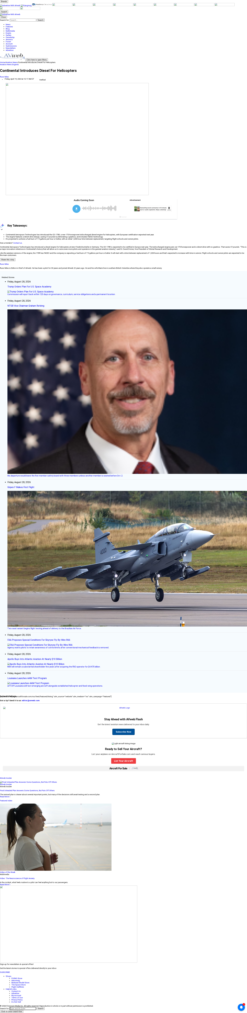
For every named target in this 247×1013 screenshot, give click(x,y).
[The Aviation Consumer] (164, 5)
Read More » (5, 797)
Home (2, 62)
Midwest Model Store (20, 983)
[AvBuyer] (83, 5)
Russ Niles (4, 77)
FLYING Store (16, 978)
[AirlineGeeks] (42, 5)
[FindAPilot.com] (10, 9)
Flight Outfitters (17, 987)
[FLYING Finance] (225, 5)
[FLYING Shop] (30, 9)
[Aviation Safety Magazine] (204, 5)
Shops (8, 976)
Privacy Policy (16, 1000)
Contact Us (16, 991)
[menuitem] (126, 24)
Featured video (6, 801)
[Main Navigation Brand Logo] (10, 14)
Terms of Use (17, 998)
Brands (4, 1)
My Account (16, 995)
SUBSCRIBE (5, 972)
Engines (15, 64)
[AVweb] (10, 5)
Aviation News (11, 62)
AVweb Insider (6, 778)
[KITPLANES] (103, 5)
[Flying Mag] (26, 5)
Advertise (15, 993)
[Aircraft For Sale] (62, 5)
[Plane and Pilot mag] (123, 5)
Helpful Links (11, 989)
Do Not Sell (16, 1002)
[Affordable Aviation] (144, 5)
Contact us (17, 243)
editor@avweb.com (31, 700)
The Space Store (18, 985)
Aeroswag (15, 980)
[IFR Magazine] (184, 5)
